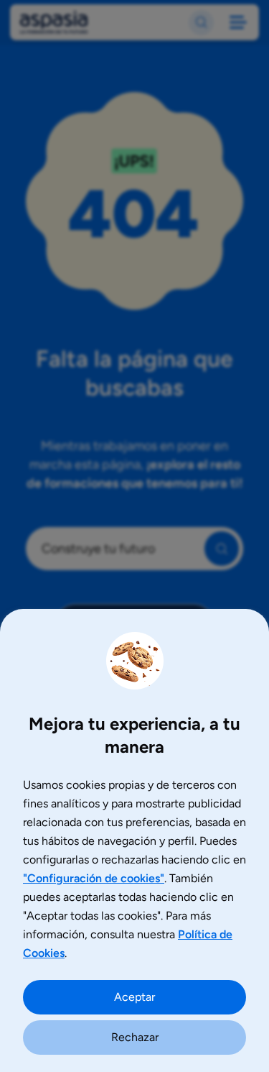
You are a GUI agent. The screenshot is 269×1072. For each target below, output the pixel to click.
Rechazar (135, 1037)
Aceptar (134, 997)
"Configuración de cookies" (93, 878)
